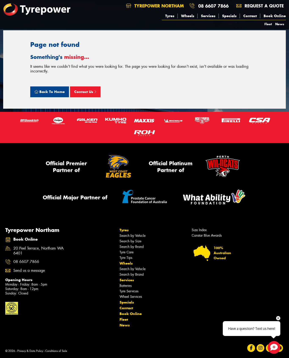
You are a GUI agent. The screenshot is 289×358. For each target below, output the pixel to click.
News (279, 24)
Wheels (187, 16)
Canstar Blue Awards (207, 235)
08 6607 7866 (213, 5)
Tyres (169, 16)
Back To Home (51, 91)
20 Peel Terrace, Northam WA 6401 (38, 251)
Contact (250, 16)
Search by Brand (132, 246)
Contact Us (84, 91)
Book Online (275, 16)
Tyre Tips (126, 257)
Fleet (268, 24)
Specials (229, 16)
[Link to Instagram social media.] (260, 348)
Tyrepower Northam (158, 5)
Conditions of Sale (56, 351)
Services (208, 16)
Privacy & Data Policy (30, 351)
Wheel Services (131, 296)
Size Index (199, 230)
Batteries (126, 285)
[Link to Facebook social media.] (251, 348)
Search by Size (130, 241)
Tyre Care (126, 252)
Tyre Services (129, 291)
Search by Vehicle (133, 235)
